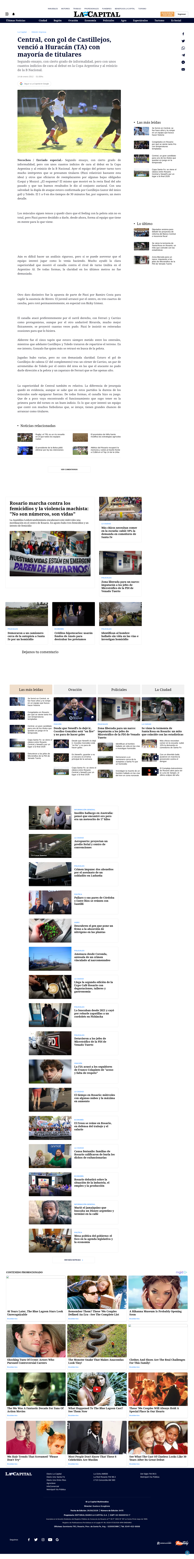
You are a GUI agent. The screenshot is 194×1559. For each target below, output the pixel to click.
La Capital (22, 32)
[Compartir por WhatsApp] (183, 48)
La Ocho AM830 (100, 1474)
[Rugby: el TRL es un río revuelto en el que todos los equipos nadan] (41, 437)
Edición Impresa (39, 32)
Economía (90, 20)
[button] (7, 14)
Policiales (108, 20)
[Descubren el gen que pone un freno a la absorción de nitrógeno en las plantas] (73, 930)
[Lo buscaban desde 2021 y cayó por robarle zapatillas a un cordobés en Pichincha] (73, 1015)
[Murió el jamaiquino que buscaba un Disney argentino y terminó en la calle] (73, 1212)
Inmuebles (53, 9)
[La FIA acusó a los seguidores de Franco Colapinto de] (73, 1071)
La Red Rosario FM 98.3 (104, 1477)
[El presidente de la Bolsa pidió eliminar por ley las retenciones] (41, 450)
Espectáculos (140, 20)
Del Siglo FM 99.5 (148, 1474)
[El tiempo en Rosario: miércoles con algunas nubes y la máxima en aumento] (73, 1100)
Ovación (73, 20)
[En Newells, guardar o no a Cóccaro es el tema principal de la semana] (75, 757)
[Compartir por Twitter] (183, 41)
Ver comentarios (69, 469)
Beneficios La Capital (125, 9)
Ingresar (182, 14)
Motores (65, 9)
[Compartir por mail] (183, 69)
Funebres (106, 9)
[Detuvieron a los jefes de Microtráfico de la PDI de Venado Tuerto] (31, 756)
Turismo (142, 9)
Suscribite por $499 (167, 14)
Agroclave (51, 1483)
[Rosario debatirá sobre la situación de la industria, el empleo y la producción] (73, 1184)
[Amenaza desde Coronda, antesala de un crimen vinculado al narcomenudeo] (73, 959)
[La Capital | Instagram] (43, 1539)
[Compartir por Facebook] (183, 34)
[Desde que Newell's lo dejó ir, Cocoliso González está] (75, 718)
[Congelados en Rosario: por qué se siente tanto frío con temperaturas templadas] (155, 145)
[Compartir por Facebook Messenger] (183, 62)
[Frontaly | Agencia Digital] (180, 1543)
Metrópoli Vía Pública (56, 1489)
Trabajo (77, 9)
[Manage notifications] (187, 1552)
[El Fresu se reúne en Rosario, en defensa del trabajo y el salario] (73, 1128)
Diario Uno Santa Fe (56, 1477)
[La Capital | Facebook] (29, 1539)
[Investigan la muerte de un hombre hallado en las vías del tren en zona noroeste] (119, 774)
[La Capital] (97, 14)
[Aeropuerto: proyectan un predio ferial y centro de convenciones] (73, 846)
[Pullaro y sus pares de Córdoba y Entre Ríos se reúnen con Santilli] (73, 902)
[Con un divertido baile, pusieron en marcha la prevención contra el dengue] (163, 757)
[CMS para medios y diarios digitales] (164, 1543)
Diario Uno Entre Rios (56, 1480)
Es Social (176, 20)
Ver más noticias (72, 1260)
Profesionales (91, 9)
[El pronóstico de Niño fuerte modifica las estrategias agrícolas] (97, 437)
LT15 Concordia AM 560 (104, 1480)
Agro (123, 20)
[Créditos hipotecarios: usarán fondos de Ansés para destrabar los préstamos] (73, 623)
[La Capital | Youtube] (50, 1539)
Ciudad (43, 20)
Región (58, 20)
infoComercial (53, 1486)
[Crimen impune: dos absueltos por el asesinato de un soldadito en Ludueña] (73, 874)
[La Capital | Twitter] (36, 1539)
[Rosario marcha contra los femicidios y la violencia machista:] (50, 546)
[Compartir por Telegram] (183, 55)
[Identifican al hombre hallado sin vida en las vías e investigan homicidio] (120, 623)
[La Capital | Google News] (57, 1539)
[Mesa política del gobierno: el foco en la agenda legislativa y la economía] (73, 1240)
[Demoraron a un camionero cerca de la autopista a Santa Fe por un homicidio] (27, 623)
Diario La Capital (54, 1474)
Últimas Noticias (15, 20)
